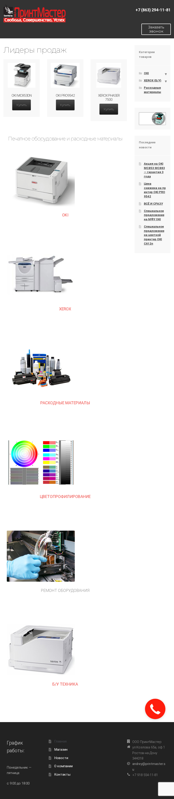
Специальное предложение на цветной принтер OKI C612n (154, 235)
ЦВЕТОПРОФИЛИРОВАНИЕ (65, 496)
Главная (60, 741)
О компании (63, 766)
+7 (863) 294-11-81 (153, 10)
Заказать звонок (156, 29)
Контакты (62, 774)
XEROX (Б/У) (152, 80)
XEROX (65, 309)
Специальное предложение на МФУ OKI (154, 215)
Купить (22, 105)
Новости (61, 758)
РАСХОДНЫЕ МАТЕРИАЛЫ (65, 403)
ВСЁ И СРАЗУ (153, 203)
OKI (65, 215)
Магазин (61, 750)
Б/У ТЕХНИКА (65, 684)
